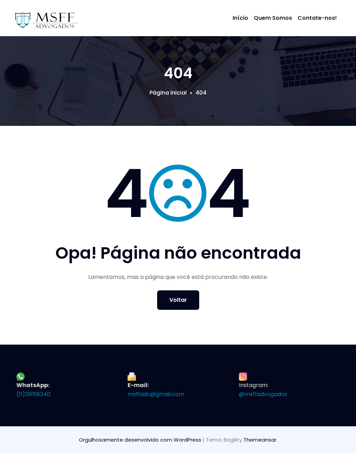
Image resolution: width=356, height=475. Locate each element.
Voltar (178, 300)
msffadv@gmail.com (156, 394)
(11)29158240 (33, 394)
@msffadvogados (263, 394)
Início (240, 18)
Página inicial (168, 93)
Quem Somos (273, 18)
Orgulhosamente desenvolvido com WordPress (141, 439)
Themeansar (259, 439)
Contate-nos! (317, 18)
